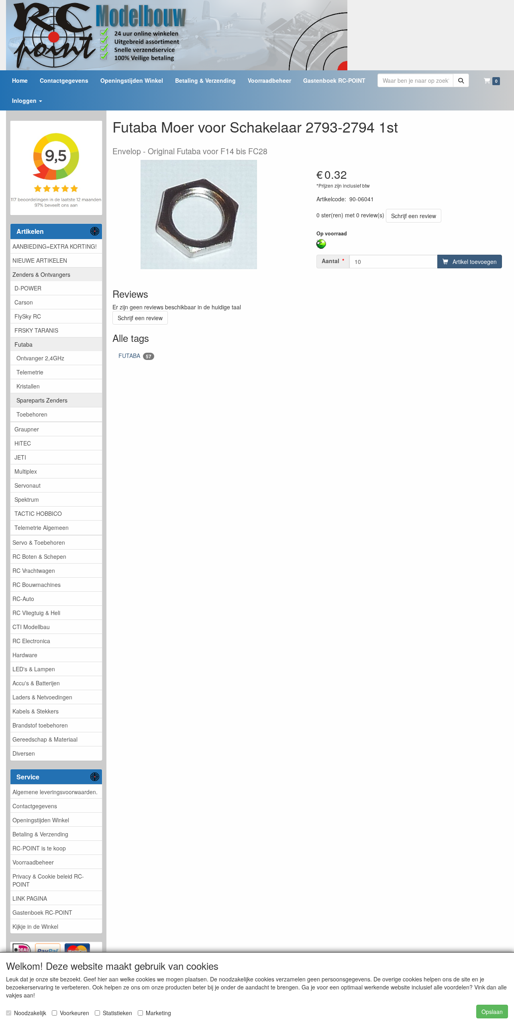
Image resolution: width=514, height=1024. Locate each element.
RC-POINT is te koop (39, 848)
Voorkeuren (74, 1013)
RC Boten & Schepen (39, 556)
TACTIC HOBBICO (38, 513)
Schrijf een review (413, 216)
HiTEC (22, 443)
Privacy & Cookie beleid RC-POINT (48, 880)
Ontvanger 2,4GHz (40, 358)
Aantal (330, 261)
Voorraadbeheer (33, 862)
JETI (20, 457)
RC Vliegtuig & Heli (36, 613)
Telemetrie (29, 372)
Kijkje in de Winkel (35, 926)
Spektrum (26, 499)
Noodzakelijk (30, 1013)
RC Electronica (31, 641)
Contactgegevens (34, 806)
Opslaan (492, 1012)
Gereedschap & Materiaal (45, 739)
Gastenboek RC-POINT (42, 912)
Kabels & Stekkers (35, 711)
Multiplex (25, 471)
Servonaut (27, 485)
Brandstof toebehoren (40, 725)
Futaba (23, 344)
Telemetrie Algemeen (41, 527)
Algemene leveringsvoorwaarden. (55, 792)
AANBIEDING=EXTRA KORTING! (54, 246)
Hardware (24, 655)
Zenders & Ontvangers (41, 274)
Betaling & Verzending (40, 834)
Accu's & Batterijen (36, 683)
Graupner (26, 429)
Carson (23, 302)
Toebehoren (31, 414)
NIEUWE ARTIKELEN (39, 260)
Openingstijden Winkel (40, 820)
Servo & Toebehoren (38, 542)
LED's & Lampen (33, 669)
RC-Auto (23, 599)
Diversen (23, 753)
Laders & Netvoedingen (42, 697)
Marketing (158, 1013)
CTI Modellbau (31, 627)
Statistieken (117, 1013)
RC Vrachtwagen (33, 570)
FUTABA (134, 356)
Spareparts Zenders (41, 400)
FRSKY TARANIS (36, 330)
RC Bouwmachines (36, 584)
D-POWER (27, 288)
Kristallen (28, 386)
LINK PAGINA (29, 898)
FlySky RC (27, 316)
